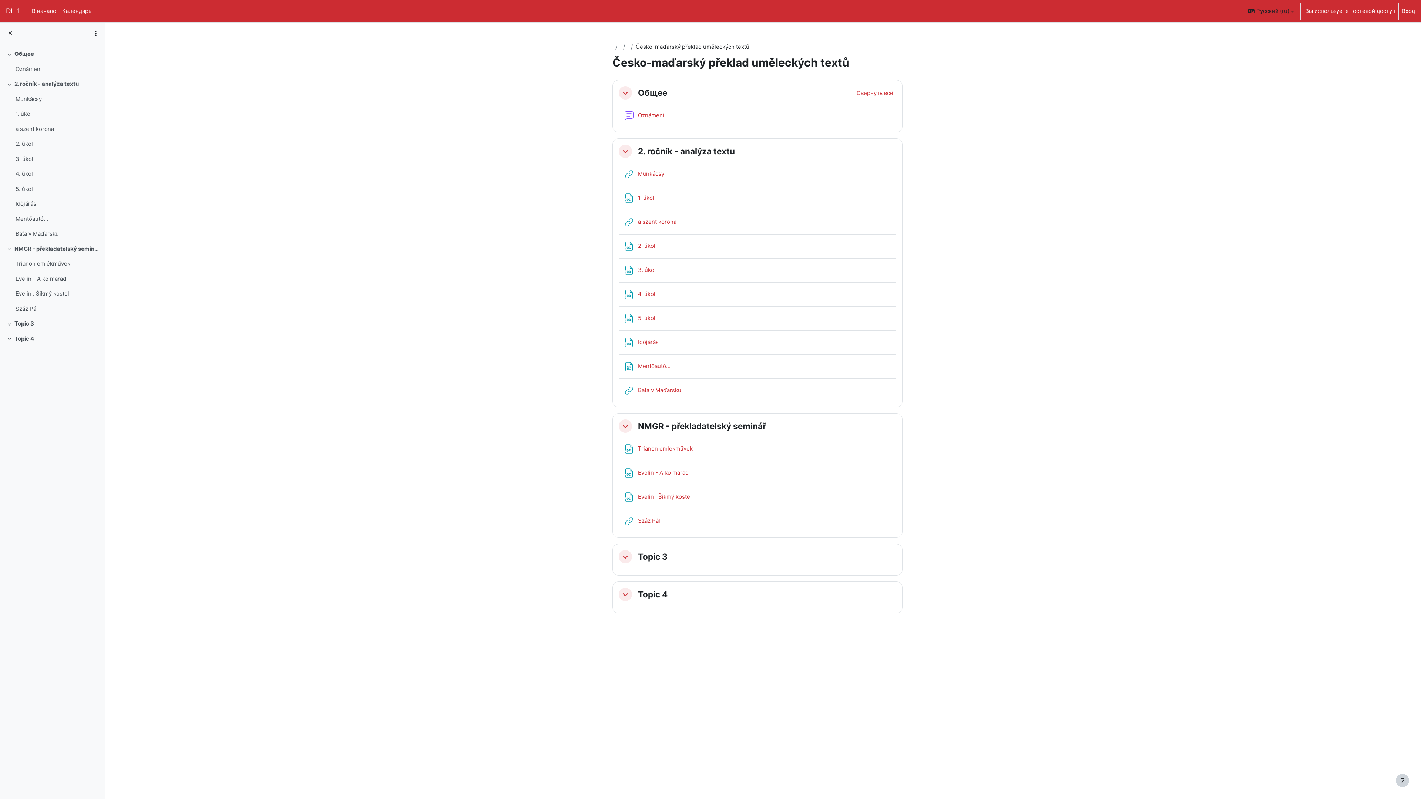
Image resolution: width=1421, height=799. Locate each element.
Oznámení (29, 69)
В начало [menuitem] (44, 10)
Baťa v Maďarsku (37, 233)
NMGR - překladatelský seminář (57, 248)
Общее (24, 53)
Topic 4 (24, 338)
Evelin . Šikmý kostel (42, 293)
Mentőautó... (32, 218)
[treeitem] (52, 62)
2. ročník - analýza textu (46, 83)
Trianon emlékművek (43, 263)
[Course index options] (96, 33)
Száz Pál (27, 308)
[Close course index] (10, 33)
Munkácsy (29, 98)
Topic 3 (24, 323)
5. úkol (24, 188)
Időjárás (26, 203)
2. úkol (24, 143)
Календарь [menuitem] (76, 10)
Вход (1408, 10)
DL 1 (13, 11)
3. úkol (24, 158)
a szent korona (35, 128)
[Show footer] (1402, 780)
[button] (1271, 11)
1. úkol (24, 113)
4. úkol (24, 173)
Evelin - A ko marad (41, 278)
